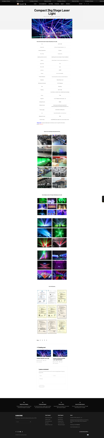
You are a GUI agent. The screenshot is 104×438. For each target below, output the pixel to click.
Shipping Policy (60, 421)
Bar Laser (47, 422)
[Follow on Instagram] (18, 431)
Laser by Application (42, 3)
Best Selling (51, 3)
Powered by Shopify (23, 434)
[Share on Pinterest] (44, 340)
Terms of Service (61, 422)
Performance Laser (48, 417)
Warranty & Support (61, 424)
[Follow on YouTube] (20, 431)
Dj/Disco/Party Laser (49, 424)
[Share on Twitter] (42, 340)
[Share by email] (46, 340)
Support (62, 3)
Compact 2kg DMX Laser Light (43, 358)
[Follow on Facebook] (16, 431)
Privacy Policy (58, 371)
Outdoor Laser (47, 419)
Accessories (57, 3)
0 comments (58, 16)
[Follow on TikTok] (22, 431)
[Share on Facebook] (40, 340)
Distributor (68, 3)
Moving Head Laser (48, 421)
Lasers (35, 3)
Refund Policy (60, 419)
